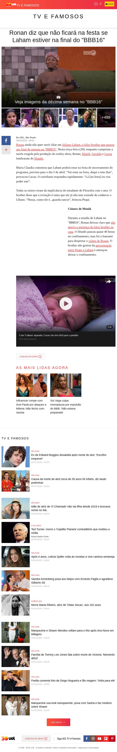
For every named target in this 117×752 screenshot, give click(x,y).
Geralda (96, 153)
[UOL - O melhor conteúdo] (11, 4)
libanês (38, 158)
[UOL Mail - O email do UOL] (96, 4)
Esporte (102, 14)
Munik (86, 153)
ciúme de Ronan (98, 240)
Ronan (20, 144)
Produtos (7, 14)
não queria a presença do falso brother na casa (91, 227)
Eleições (30, 14)
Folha (91, 14)
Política (55, 14)
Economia (79, 14)
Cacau (108, 153)
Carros (67, 14)
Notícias (43, 14)
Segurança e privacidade (88, 748)
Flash (19, 14)
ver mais (56, 722)
